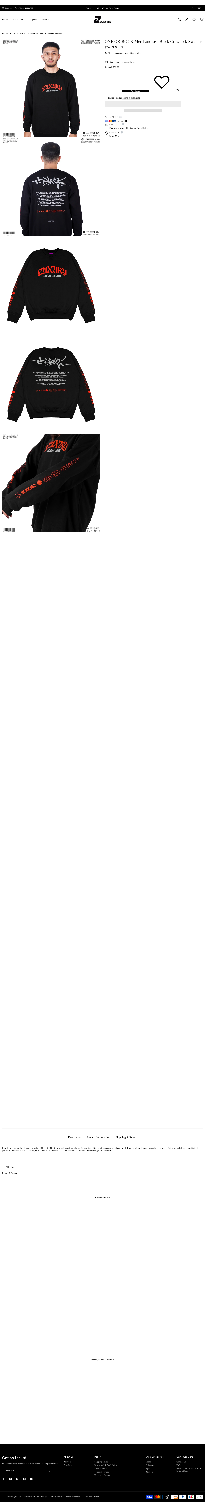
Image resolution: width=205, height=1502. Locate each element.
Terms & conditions (131, 98)
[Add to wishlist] (161, 81)
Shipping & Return (126, 1137)
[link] (25, 1270)
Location (8, 8)
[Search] (179, 19)
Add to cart (136, 91)
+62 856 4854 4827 (25, 8)
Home (5, 33)
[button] (143, 110)
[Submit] (48, 1470)
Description (74, 1137)
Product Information (98, 1137)
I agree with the (115, 98)
